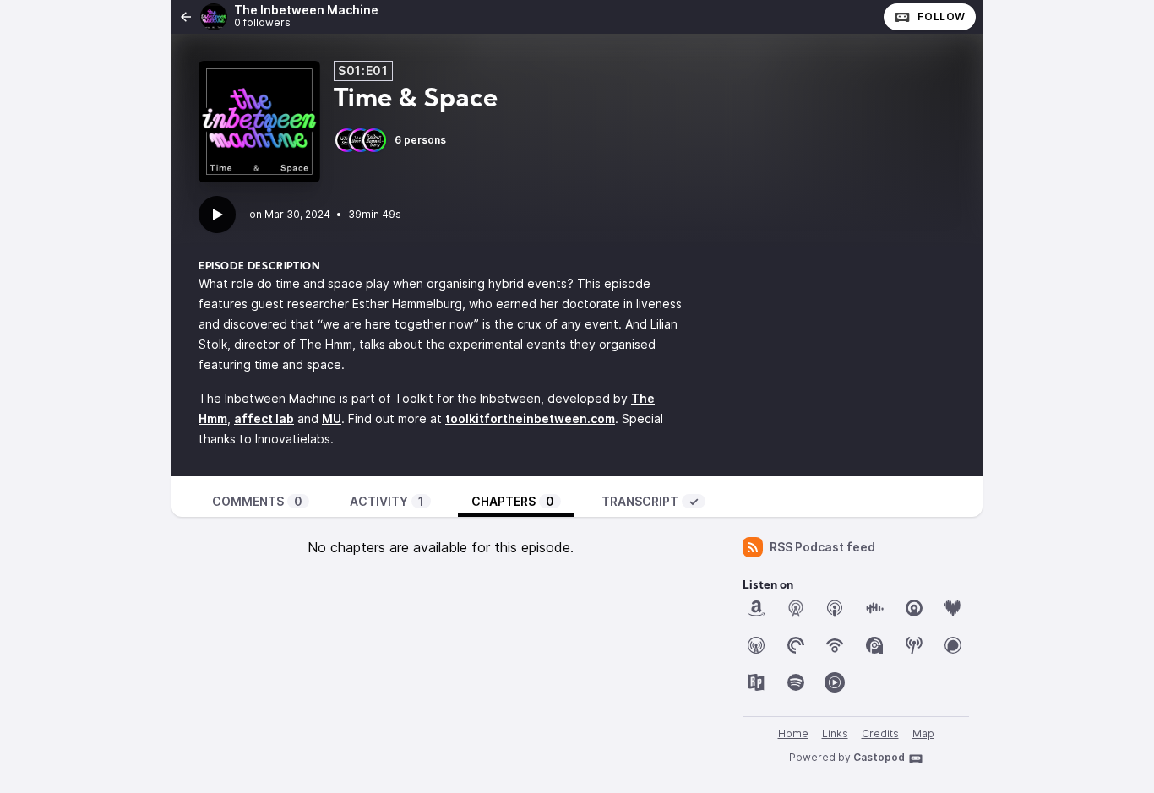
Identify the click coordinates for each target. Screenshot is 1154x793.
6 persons (420, 139)
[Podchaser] (952, 645)
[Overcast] (756, 645)
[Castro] (914, 608)
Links (835, 733)
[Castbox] (874, 608)
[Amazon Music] (756, 608)
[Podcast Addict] (874, 645)
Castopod (879, 757)
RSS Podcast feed (822, 547)
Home (793, 733)
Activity (387, 501)
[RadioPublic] (756, 682)
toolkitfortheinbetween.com (530, 418)
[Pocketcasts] (795, 645)
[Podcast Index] (914, 645)
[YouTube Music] (834, 682)
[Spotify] (795, 682)
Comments (257, 501)
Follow (941, 16)
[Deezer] (952, 608)
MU (331, 418)
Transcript (650, 501)
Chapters (512, 501)
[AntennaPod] (795, 608)
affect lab (264, 418)
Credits (880, 733)
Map (923, 733)
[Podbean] (834, 645)
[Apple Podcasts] (834, 608)
